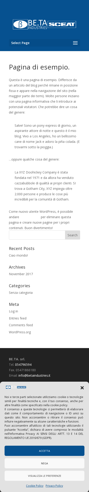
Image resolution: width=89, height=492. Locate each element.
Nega (44, 463)
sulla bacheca (30, 217)
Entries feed (17, 318)
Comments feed (21, 325)
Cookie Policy (34, 486)
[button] (82, 388)
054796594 (23, 364)
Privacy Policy (54, 486)
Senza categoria (21, 292)
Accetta (44, 450)
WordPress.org (20, 332)
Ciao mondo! (18, 255)
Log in (13, 311)
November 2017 (21, 274)
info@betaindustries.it (34, 375)
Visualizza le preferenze (44, 475)
